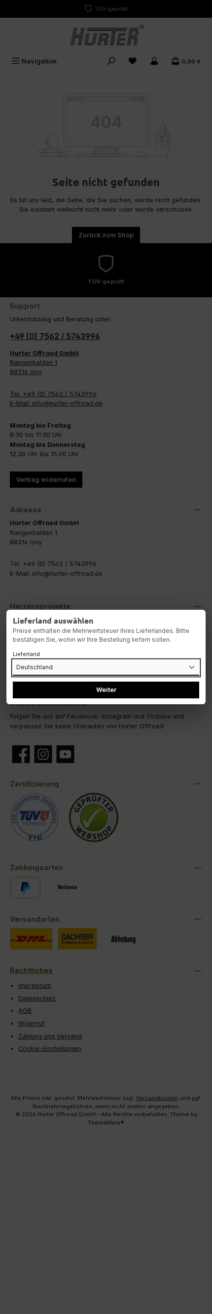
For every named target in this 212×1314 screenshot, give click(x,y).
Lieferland (26, 654)
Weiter (106, 689)
